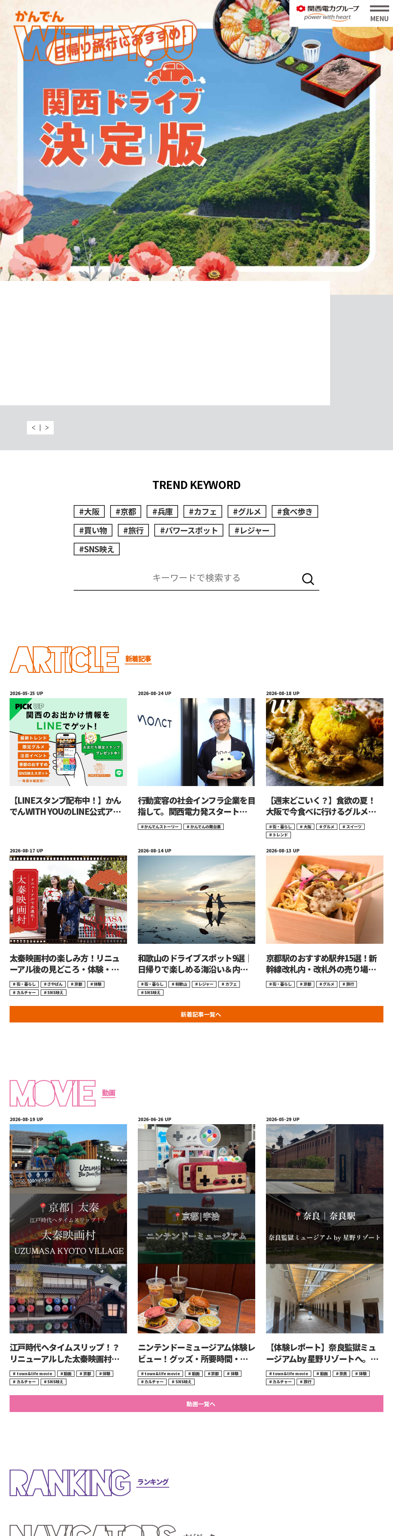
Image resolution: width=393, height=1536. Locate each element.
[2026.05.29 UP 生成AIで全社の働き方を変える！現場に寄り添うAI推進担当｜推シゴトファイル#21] (196, 147)
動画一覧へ (201, 1403)
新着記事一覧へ (201, 1014)
